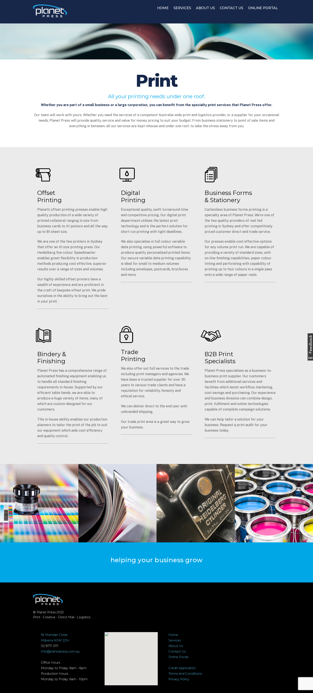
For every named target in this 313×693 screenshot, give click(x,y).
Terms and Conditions (185, 674)
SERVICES (182, 8)
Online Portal (178, 657)
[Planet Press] (50, 15)
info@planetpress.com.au (60, 651)
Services (174, 640)
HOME (163, 8)
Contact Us (177, 651)
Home (173, 635)
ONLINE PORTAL (263, 8)
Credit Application (182, 668)
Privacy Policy (178, 679)
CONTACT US (231, 8)
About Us (175, 646)
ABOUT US (205, 8)
